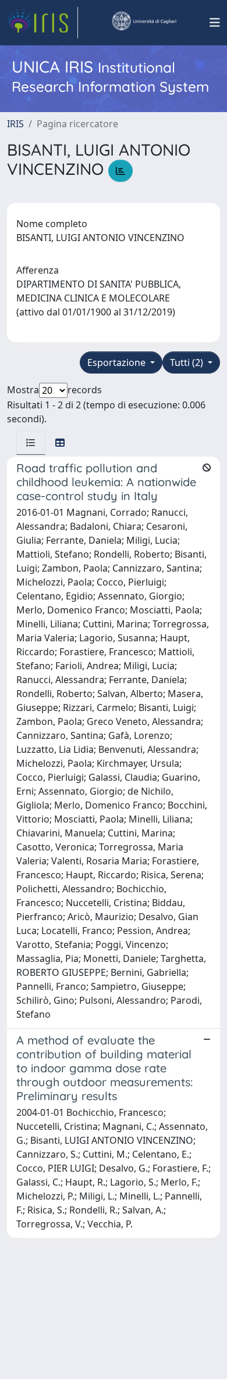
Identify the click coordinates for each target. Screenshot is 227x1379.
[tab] (30, 442)
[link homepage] (42, 22)
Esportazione (117, 362)
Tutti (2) (187, 362)
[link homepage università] (144, 22)
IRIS (15, 123)
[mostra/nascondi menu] (215, 22)
